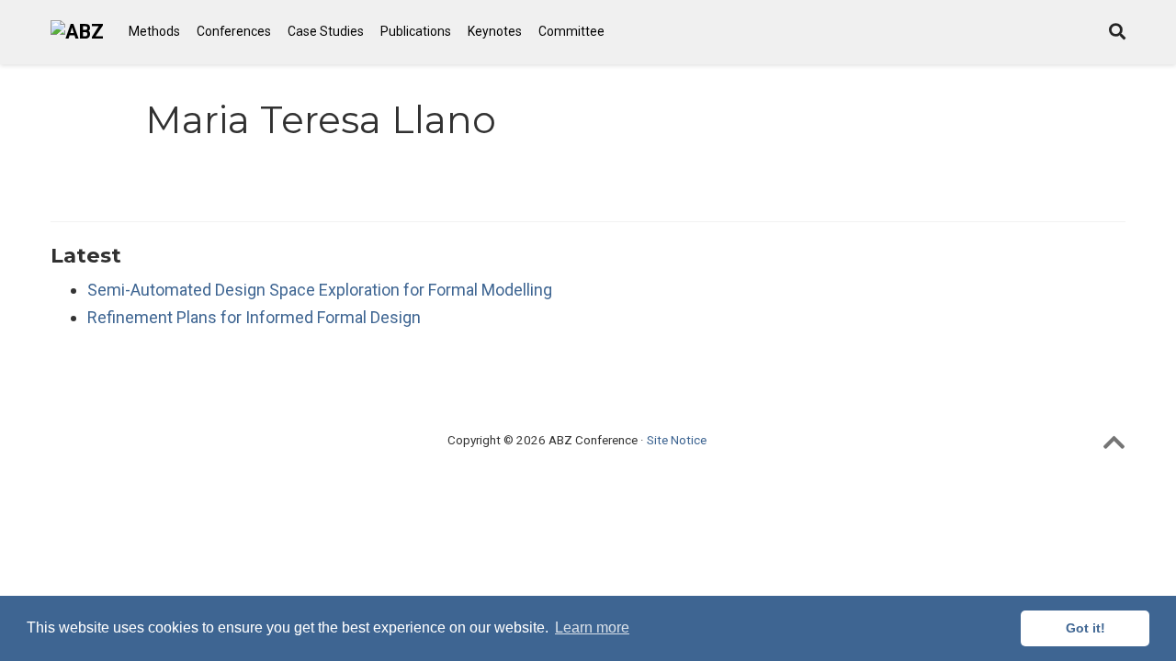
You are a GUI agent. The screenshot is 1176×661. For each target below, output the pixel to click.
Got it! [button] (1085, 628)
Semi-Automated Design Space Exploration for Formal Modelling (319, 289)
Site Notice (677, 439)
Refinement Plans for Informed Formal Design (254, 317)
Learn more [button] (592, 627)
